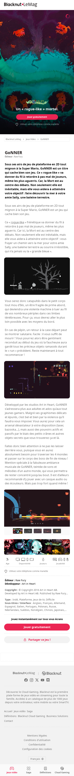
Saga (30, 711)
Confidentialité (37, 744)
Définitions (10, 716)
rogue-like (17, 222)
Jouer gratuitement (37, 116)
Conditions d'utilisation (37, 740)
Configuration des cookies (37, 749)
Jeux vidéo (19, 711)
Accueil (8, 711)
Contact (8, 721)
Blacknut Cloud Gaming (31, 716)
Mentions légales (37, 735)
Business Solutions (57, 716)
